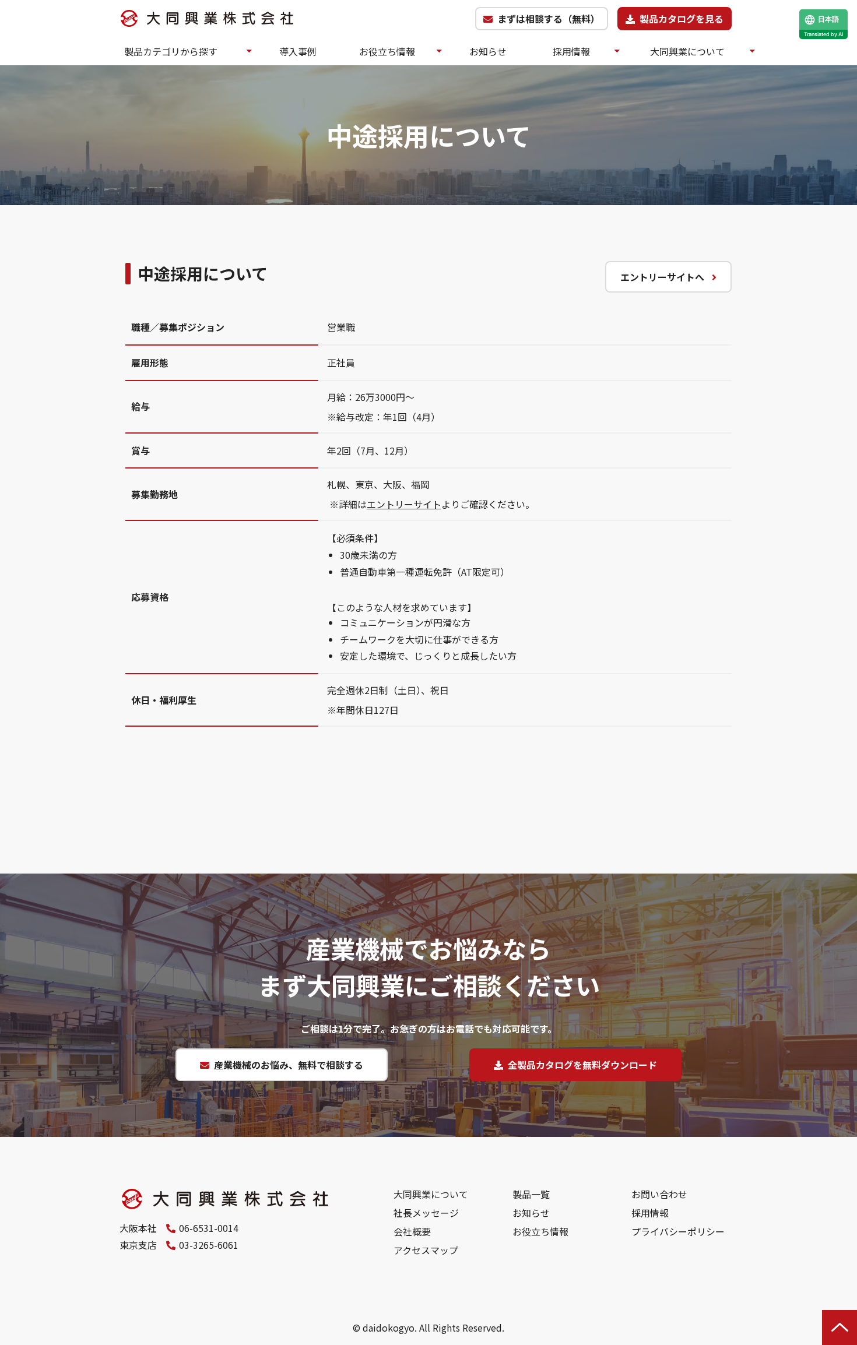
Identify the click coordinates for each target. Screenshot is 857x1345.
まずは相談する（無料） (548, 19)
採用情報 (571, 51)
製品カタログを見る (681, 19)
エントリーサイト (404, 504)
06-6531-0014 (208, 1228)
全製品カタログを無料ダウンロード (582, 1065)
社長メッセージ (426, 1213)
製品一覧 (531, 1194)
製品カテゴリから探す (170, 51)
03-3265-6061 (208, 1245)
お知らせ (488, 51)
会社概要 (412, 1231)
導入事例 (298, 51)
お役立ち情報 (387, 51)
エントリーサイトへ (662, 277)
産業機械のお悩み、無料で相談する (288, 1065)
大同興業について (687, 51)
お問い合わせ (659, 1194)
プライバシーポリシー (678, 1231)
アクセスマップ (426, 1250)
